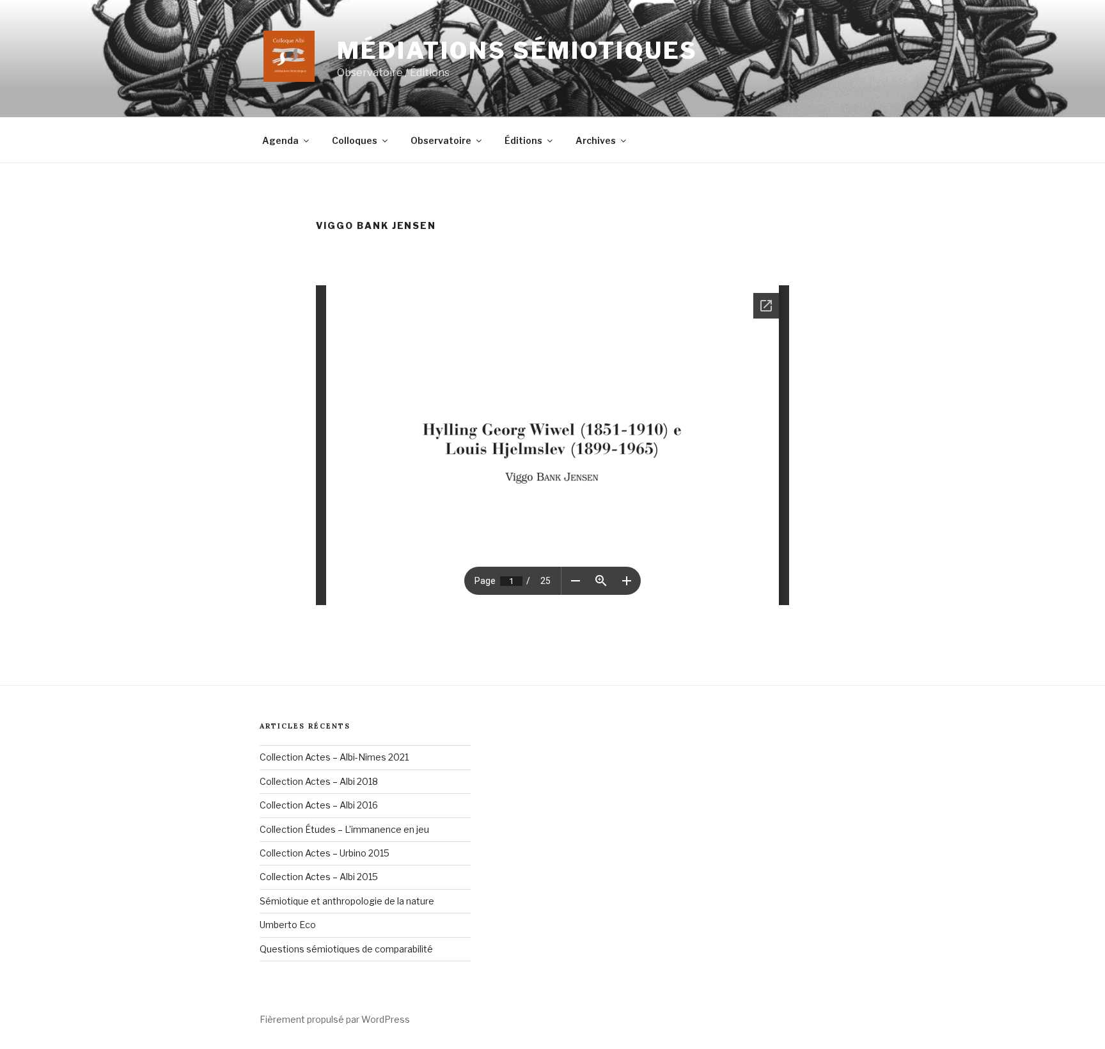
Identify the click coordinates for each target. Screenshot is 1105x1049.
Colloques (354, 140)
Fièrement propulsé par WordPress (335, 1019)
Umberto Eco (288, 924)
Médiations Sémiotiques (517, 50)
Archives (596, 140)
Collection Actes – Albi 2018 (319, 781)
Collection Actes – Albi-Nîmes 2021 (334, 757)
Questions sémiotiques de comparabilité (346, 948)
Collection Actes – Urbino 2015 (324, 853)
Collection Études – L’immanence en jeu (344, 829)
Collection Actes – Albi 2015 (319, 876)
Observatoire (441, 140)
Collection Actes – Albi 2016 (319, 805)
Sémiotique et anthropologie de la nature (347, 900)
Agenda (280, 140)
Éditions (523, 140)
